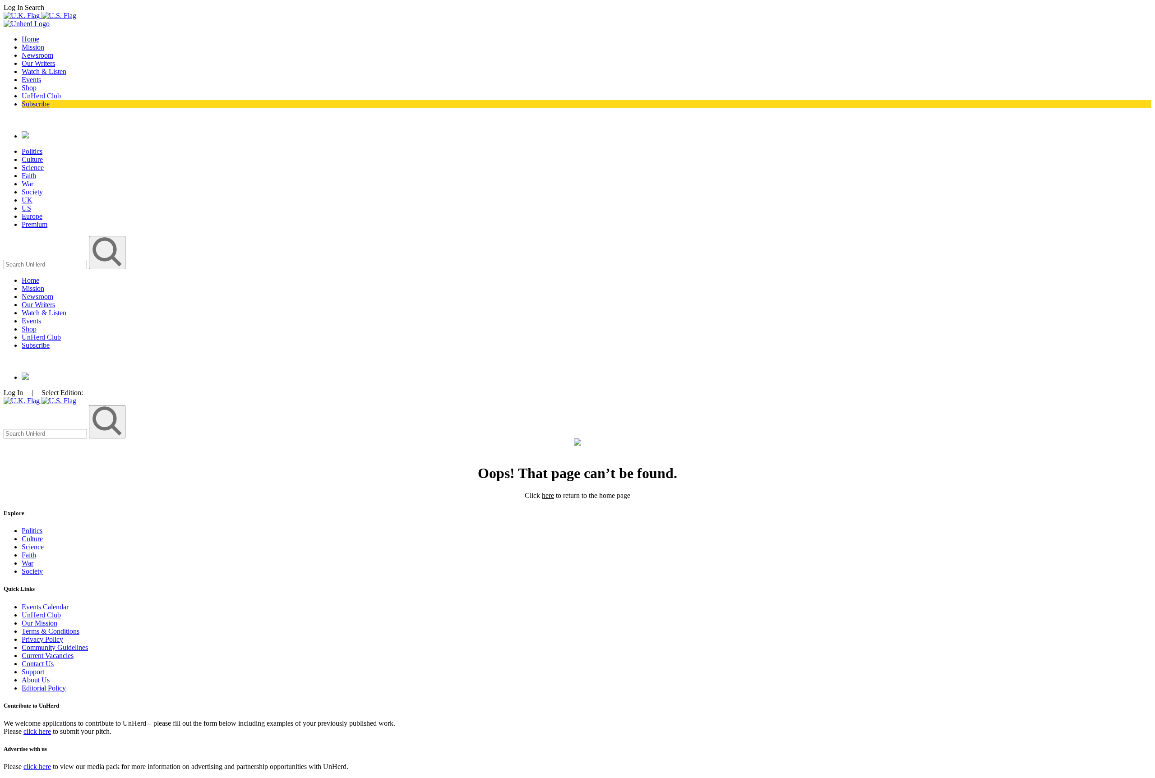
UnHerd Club (41, 96)
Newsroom (37, 55)
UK (27, 200)
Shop (29, 88)
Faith (29, 176)
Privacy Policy (42, 639)
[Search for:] (46, 264)
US (26, 208)
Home (30, 39)
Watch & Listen (44, 71)
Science (33, 167)
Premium (34, 224)
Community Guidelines (55, 647)
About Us (36, 680)
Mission (33, 47)
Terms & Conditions (50, 631)
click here (37, 731)
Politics (32, 151)
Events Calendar (45, 607)
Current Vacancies (48, 655)
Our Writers (38, 63)
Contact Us (38, 664)
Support (33, 672)
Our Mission (39, 623)
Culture (32, 159)
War (27, 184)
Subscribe (36, 104)
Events (31, 79)
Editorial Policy (44, 688)
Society (32, 192)
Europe (32, 216)
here (548, 495)
